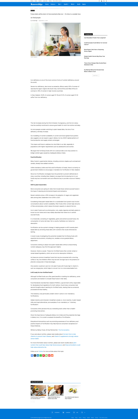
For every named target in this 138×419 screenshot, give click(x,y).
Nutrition (36, 8)
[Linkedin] (101, 1)
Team (36, 1)
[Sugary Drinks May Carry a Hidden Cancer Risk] (55, 390)
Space (84, 4)
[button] (105, 4)
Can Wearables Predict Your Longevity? (95, 37)
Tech (59, 4)
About (32, 1)
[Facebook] (99, 1)
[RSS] (104, 1)
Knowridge (34, 20)
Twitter (41, 351)
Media (50, 1)
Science (53, 4)
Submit (40, 1)
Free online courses (57, 1)
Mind (72, 4)
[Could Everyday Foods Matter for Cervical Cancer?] (38, 390)
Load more (95, 75)
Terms (80, 417)
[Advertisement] (55, 68)
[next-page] (34, 401)
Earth (78, 4)
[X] (106, 1)
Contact (96, 417)
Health (66, 4)
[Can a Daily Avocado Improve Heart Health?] (73, 390)
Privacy (84, 417)
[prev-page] (31, 401)
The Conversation (63, 330)
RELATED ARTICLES (36, 382)
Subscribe (45, 1)
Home (47, 4)
